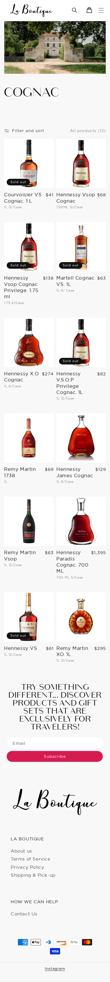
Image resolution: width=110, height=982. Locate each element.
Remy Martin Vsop (20, 555)
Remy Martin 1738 (20, 472)
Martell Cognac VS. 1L (75, 281)
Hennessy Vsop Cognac (75, 198)
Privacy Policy (27, 867)
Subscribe (55, 756)
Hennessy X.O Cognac (21, 377)
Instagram (55, 968)
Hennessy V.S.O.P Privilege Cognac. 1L (69, 383)
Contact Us (24, 913)
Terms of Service (30, 859)
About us (21, 851)
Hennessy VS (20, 648)
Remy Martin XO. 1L (72, 651)
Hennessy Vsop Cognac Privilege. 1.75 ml (21, 287)
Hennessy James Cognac (74, 472)
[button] (101, 10)
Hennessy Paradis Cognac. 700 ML (72, 561)
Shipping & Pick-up (33, 875)
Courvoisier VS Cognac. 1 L (23, 198)
